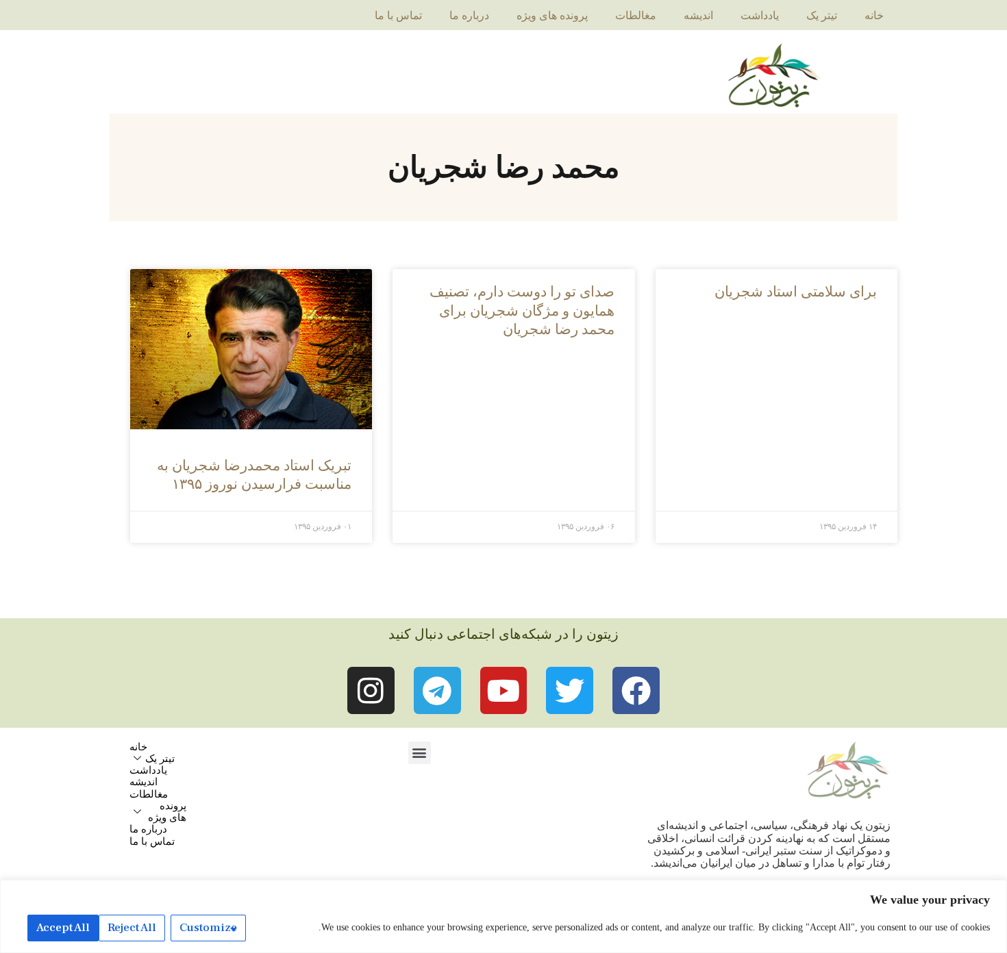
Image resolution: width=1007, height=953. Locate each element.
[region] (503, 916)
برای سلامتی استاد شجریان (795, 291)
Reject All (132, 927)
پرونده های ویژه (552, 15)
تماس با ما (398, 15)
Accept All (63, 927)
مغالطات (635, 15)
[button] (419, 752)
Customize (208, 927)
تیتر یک (821, 15)
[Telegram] (437, 690)
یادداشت (760, 15)
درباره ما (469, 15)
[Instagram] (371, 690)
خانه (874, 15)
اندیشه (698, 15)
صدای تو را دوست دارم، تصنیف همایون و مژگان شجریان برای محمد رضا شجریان (522, 310)
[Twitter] (569, 690)
